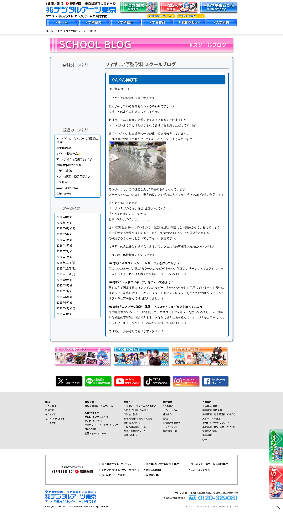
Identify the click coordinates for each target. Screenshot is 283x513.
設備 (165, 418)
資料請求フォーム (132, 422)
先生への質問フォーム (135, 431)
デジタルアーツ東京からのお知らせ (141, 406)
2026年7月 (62, 223)
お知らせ (128, 401)
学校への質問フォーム (135, 426)
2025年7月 (62, 291)
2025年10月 (63, 274)
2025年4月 (62, 308)
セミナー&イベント (94, 420)
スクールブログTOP (67, 31)
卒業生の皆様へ (132, 414)
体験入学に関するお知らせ (137, 410)
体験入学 (89, 401)
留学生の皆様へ (210, 431)
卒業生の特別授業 (67, 188)
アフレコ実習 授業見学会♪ (73, 176)
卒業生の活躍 (64, 171)
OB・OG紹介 (91, 429)
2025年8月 (62, 285)
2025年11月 (63, 268)
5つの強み (168, 406)
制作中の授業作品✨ (68, 153)
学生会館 (207, 435)
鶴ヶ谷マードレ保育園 (113, 475)
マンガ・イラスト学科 (77, 94)
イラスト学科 (77, 87)
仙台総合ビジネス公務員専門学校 (209, 464)
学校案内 (167, 401)
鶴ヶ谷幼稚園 (153, 470)
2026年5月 (62, 234)
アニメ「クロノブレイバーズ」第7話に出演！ (77, 140)
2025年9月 (62, 280)
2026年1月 (62, 257)
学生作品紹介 (64, 148)
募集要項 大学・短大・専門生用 (218, 426)
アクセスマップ (170, 426)
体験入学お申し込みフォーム (99, 406)
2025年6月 (62, 297)
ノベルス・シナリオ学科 (77, 109)
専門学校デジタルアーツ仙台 (116, 464)
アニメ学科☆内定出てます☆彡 (74, 159)
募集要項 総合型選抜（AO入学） (218, 414)
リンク (235, 506)
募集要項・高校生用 (212, 410)
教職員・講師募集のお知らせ (138, 418)
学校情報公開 (170, 431)
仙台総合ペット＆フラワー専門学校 (120, 470)
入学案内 (207, 401)
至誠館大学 (152, 475)
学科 (47, 401)
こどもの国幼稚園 (200, 470)
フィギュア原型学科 (77, 116)
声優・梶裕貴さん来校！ (69, 165)
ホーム (49, 31)
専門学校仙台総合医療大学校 (162, 464)
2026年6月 (62, 228)
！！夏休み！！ (63, 182)
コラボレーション (171, 410)
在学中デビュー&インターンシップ (101, 424)
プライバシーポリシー (219, 506)
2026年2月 (62, 251)
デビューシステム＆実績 (96, 416)
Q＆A (204, 439)
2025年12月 (63, 263)
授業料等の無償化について (215, 422)
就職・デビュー (92, 412)
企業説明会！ (63, 193)
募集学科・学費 (209, 406)
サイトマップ (201, 506)
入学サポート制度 (211, 418)
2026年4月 (62, 240)
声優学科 (77, 80)
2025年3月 (62, 314)
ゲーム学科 (77, 101)
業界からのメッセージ (95, 433)
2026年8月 (62, 217)
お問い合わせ (130, 435)
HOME (189, 506)
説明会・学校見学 (171, 422)
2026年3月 (62, 245)
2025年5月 (62, 302)
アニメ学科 (77, 72)
